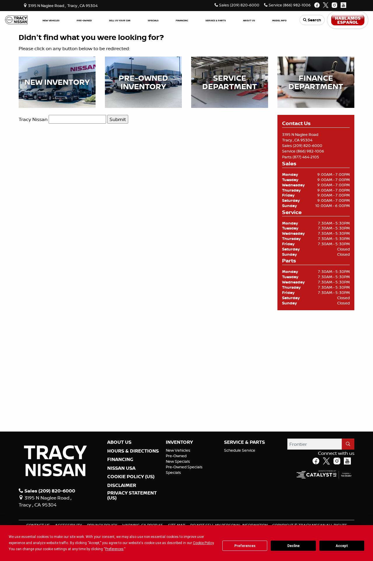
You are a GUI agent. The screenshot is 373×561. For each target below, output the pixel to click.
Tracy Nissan (33, 119)
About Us (119, 442)
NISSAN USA (121, 468)
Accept (342, 546)
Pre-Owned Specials (184, 466)
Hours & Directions (133, 451)
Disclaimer (121, 485)
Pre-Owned (176, 455)
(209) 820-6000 (307, 145)
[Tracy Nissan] (16, 19)
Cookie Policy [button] (203, 543)
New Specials (178, 461)
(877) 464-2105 (306, 156)
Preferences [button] (114, 549)
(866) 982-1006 (310, 151)
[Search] (348, 444)
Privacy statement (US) (132, 495)
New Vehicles (178, 450)
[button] (51, 20)
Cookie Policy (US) (130, 476)
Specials (173, 472)
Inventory (179, 442)
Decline (293, 546)
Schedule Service (239, 450)
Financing (120, 459)
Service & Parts (244, 442)
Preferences (245, 546)
